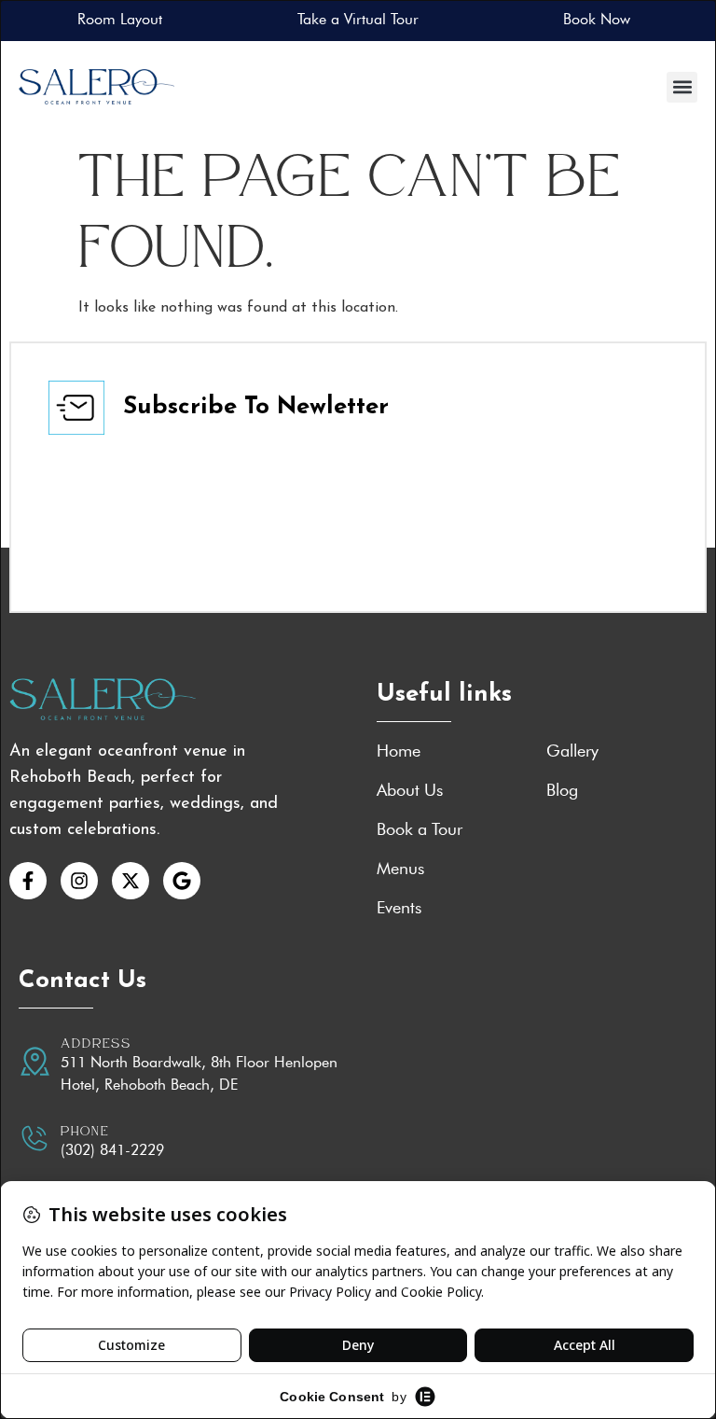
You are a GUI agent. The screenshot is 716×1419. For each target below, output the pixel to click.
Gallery (572, 751)
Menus (400, 868)
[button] (682, 87)
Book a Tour (419, 829)
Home (398, 751)
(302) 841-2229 (112, 1150)
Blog (562, 790)
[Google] (181, 880)
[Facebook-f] (28, 880)
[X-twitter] (130, 880)
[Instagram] (79, 880)
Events (399, 907)
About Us (410, 790)
